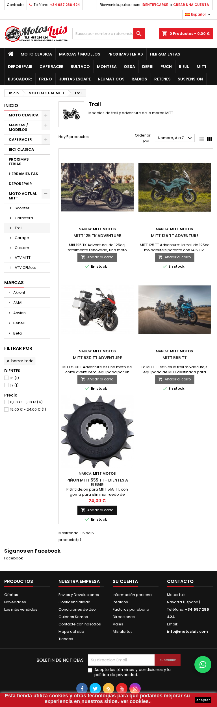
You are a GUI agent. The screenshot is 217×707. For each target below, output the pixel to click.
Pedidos (120, 602)
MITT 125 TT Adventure (174, 235)
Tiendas (65, 639)
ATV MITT (23, 257)
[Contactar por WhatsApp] (202, 664)
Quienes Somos (73, 616)
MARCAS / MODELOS (79, 54)
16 (14, 378)
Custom (22, 247)
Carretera (24, 218)
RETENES (162, 79)
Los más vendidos (20, 609)
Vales (118, 624)
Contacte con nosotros (79, 624)
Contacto (15, 4)
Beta (17, 333)
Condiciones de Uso (77, 609)
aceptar (203, 700)
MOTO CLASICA (36, 54)
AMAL (17, 302)
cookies (58, 696)
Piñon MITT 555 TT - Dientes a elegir (97, 482)
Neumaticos (111, 79)
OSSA (129, 66)
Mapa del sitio (71, 631)
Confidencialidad (74, 602)
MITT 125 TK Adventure (97, 235)
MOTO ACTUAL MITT (23, 196)
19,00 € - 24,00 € (28, 409)
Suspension (190, 79)
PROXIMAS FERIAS (125, 54)
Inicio (11, 105)
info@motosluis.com (187, 631)
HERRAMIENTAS (165, 54)
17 (14, 385)
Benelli (18, 323)
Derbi (147, 66)
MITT (202, 66)
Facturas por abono (131, 609)
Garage (22, 237)
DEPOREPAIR (20, 66)
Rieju (184, 66)
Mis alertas (123, 631)
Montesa (107, 66)
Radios (139, 79)
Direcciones (124, 616)
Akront (18, 292)
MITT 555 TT (174, 358)
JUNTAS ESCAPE (75, 79)
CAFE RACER (52, 66)
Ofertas (11, 594)
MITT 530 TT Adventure (97, 358)
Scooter (22, 208)
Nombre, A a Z (175, 138)
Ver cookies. (135, 701)
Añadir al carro (97, 257)
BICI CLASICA (21, 149)
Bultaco (80, 66)
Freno (45, 79)
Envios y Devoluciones (78, 594)
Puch (166, 66)
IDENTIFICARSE (155, 4)
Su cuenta (125, 581)
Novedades (15, 602)
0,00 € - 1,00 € (26, 402)
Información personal (133, 594)
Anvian (19, 313)
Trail (18, 228)
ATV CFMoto (25, 267)
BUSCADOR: (20, 79)
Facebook (13, 558)
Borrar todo (20, 361)
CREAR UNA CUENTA (191, 4)
